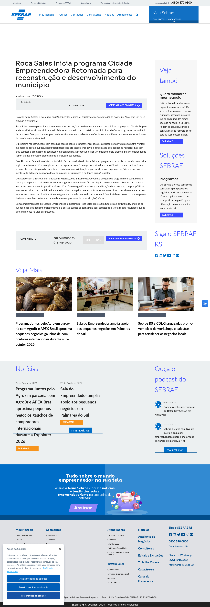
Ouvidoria (111, 539)
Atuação (111, 578)
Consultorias (94, 14)
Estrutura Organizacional (118, 574)
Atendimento (124, 14)
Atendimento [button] (116, 529)
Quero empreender (24, 535)
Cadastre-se (146, 569)
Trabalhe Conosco (149, 562)
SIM (88, 240)
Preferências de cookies (33, 595)
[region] (33, 575)
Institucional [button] (115, 564)
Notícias (109, 14)
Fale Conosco (113, 544)
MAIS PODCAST (176, 450)
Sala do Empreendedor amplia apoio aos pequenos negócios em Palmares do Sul (103, 328)
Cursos (63, 14)
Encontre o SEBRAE (63, 3)
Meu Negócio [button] (24, 529)
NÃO (98, 240)
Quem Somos (113, 569)
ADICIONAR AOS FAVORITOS (122, 105)
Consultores (86, 3)
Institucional (16, 3)
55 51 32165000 (178, 560)
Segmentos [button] (53, 529)
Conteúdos (77, 14)
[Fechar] (59, 548)
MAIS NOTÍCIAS (80, 430)
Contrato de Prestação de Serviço (118, 553)
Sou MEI (19, 539)
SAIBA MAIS (167, 141)
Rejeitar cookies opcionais (33, 587)
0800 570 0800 (182, 2)
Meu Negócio (46, 14)
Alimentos (50, 539)
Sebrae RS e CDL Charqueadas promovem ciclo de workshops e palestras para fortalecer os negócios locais (165, 328)
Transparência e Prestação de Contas (115, 3)
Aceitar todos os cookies (33, 578)
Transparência (113, 582)
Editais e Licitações (38, 3)
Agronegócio (51, 535)
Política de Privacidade (117, 548)
